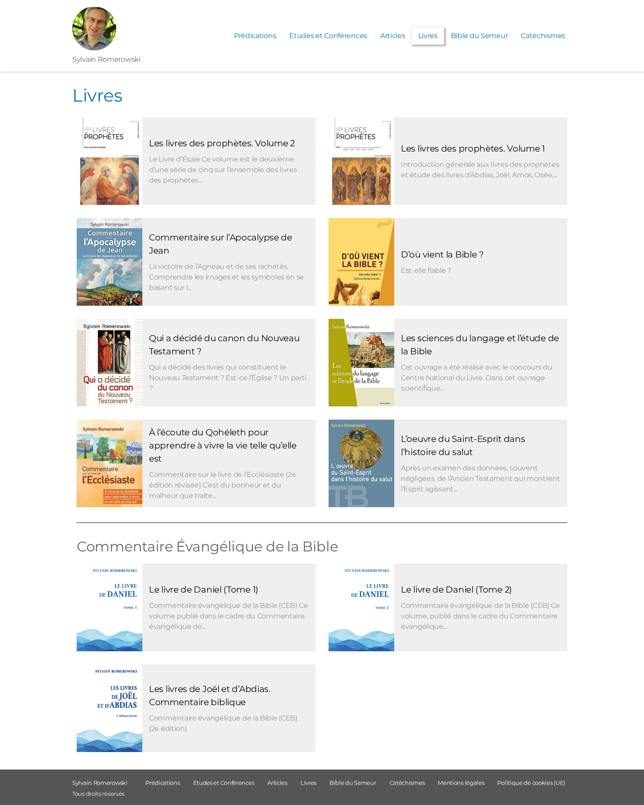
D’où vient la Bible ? (442, 254)
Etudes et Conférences (328, 36)
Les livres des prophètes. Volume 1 (473, 148)
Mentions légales (461, 782)
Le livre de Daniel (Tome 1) (203, 589)
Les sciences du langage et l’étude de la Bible (480, 345)
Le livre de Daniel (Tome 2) (456, 589)
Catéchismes (543, 36)
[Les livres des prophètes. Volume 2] (109, 162)
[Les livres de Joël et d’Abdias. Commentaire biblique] (109, 715)
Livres (428, 36)
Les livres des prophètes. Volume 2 (222, 143)
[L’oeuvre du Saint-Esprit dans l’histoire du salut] (361, 469)
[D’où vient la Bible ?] (361, 267)
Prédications (255, 36)
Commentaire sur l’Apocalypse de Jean (220, 244)
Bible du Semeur (479, 36)
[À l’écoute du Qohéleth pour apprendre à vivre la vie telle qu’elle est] (109, 469)
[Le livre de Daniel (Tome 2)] (361, 615)
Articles (392, 36)
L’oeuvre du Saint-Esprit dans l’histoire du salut (463, 445)
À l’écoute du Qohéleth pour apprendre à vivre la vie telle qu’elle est (223, 445)
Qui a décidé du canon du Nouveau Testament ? (224, 345)
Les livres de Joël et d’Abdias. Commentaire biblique (209, 695)
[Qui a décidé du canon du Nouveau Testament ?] (109, 368)
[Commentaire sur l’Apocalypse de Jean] (109, 266)
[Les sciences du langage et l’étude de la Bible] (361, 364)
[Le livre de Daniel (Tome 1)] (109, 615)
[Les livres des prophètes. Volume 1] (361, 162)
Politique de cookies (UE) (531, 782)
